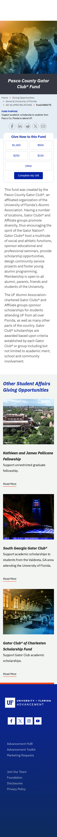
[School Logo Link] (27, 702)
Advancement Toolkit (21, 749)
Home (5, 97)
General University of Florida (21, 101)
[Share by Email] (44, 127)
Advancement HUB (20, 744)
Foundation (14, 777)
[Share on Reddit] (28, 127)
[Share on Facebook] (13, 127)
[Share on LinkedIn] (21, 127)
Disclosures (15, 783)
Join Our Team (17, 772)
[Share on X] (36, 127)
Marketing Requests (20, 755)
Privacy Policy (16, 789)
